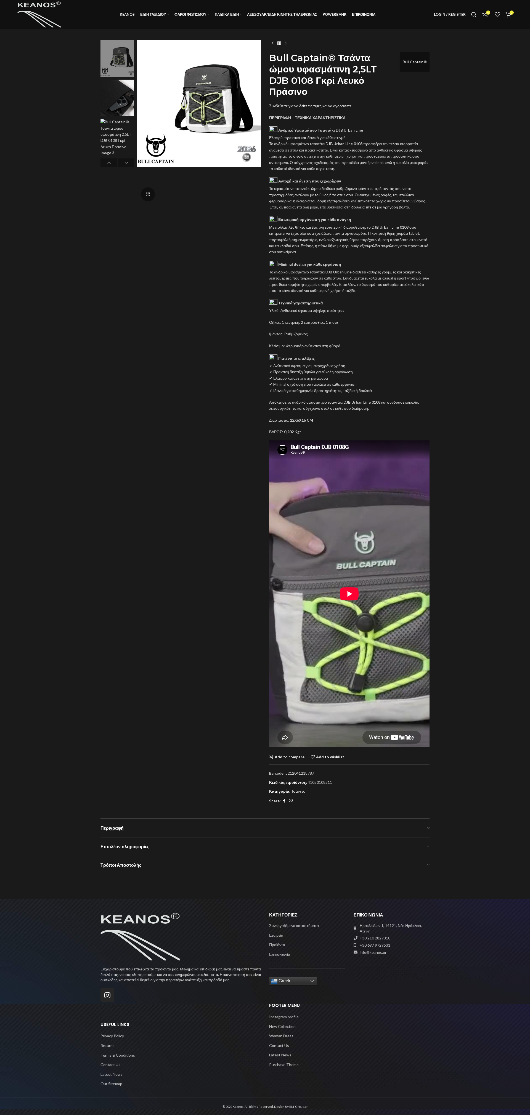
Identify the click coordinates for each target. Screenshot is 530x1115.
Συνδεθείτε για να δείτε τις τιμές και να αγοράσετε (310, 105)
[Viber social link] (291, 801)
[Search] (473, 14)
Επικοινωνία (279, 954)
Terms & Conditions (117, 1055)
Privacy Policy (112, 1035)
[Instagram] (107, 995)
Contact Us (110, 1064)
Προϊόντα (277, 944)
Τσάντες (298, 791)
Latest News (111, 1074)
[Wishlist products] (497, 14)
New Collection (282, 1026)
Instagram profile (284, 1016)
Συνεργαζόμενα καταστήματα (294, 925)
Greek (283, 980)
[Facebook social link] (284, 801)
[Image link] (140, 936)
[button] (108, 162)
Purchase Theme (284, 1064)
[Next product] (285, 43)
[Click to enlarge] (148, 194)
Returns (107, 1045)
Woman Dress (281, 1035)
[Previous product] (272, 43)
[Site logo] (39, 14)
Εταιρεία (276, 935)
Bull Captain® (415, 61)
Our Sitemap (111, 1083)
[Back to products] (279, 43)
